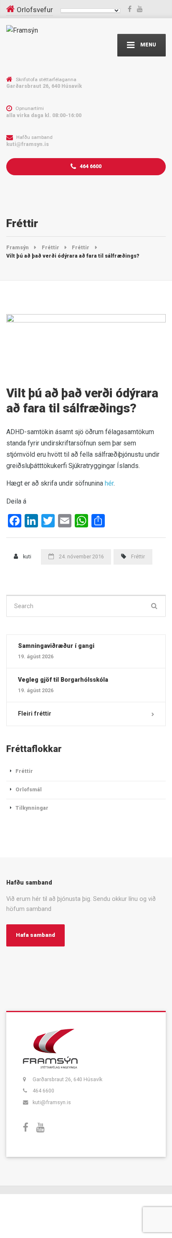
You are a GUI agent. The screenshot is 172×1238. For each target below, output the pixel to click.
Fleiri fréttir (34, 713)
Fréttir (138, 556)
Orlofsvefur (35, 9)
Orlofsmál (28, 789)
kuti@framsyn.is (52, 1102)
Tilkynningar (31, 808)
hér (109, 483)
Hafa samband (35, 935)
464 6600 (89, 166)
